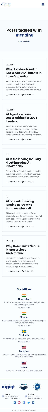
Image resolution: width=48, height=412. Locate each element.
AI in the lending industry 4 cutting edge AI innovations (23, 162)
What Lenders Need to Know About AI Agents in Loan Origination (23, 73)
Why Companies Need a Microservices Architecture (23, 249)
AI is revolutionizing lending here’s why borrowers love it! (20, 204)
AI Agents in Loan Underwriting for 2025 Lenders (21, 117)
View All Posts (24, 41)
